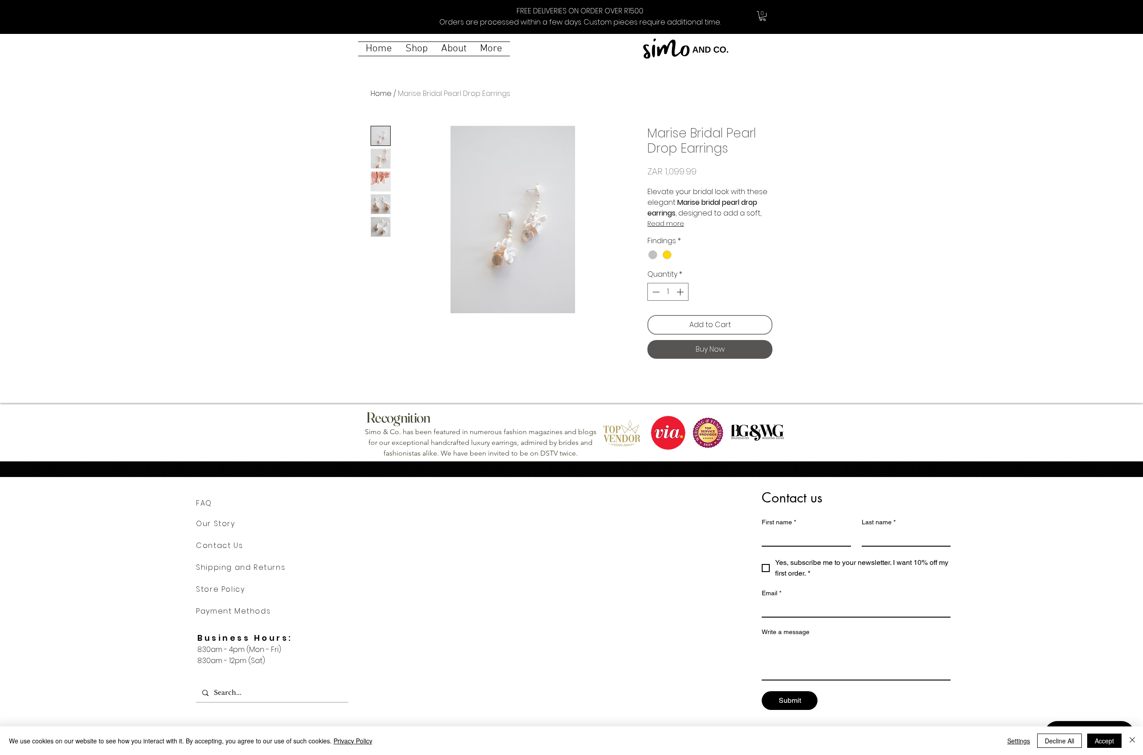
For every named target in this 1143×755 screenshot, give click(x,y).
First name (779, 522)
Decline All (1059, 740)
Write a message (785, 631)
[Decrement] (655, 291)
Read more (665, 223)
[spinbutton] (668, 291)
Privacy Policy (353, 740)
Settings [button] (1018, 740)
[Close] (1132, 741)
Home (381, 93)
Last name (879, 522)
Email (771, 593)
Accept (1104, 740)
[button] (762, 16)
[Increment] (681, 291)
